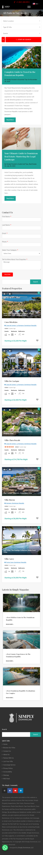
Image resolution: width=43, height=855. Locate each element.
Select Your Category (9, 250)
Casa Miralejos (10, 322)
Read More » (10, 624)
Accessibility (7, 772)
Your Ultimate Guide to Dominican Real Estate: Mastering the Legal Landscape (21, 156)
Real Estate (32, 164)
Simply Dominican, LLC (26, 848)
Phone (4, 242)
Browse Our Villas (9, 747)
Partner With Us (8, 758)
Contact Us (7, 751)
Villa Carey (9, 559)
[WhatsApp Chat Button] (5, 848)
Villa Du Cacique (11, 381)
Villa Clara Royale (12, 440)
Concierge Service (9, 765)
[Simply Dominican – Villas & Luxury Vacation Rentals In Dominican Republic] (6, 6)
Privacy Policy (8, 768)
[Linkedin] (20, 790)
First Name (6, 216)
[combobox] (21, 21)
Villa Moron (9, 500)
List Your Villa (8, 761)
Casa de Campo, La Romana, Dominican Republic (21, 325)
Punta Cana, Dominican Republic (16, 562)
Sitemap (6, 775)
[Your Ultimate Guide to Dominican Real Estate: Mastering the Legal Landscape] (21, 139)
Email (4, 233)
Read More (10, 120)
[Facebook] (9, 790)
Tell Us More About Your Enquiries (14, 259)
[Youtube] (15, 790)
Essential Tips (23, 79)
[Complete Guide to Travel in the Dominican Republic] (21, 57)
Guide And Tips (23, 164)
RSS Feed (6, 778)
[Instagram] (4, 790)
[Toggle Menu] (29, 7)
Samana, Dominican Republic (15, 503)
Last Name (6, 225)
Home (5, 744)
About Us (6, 754)
